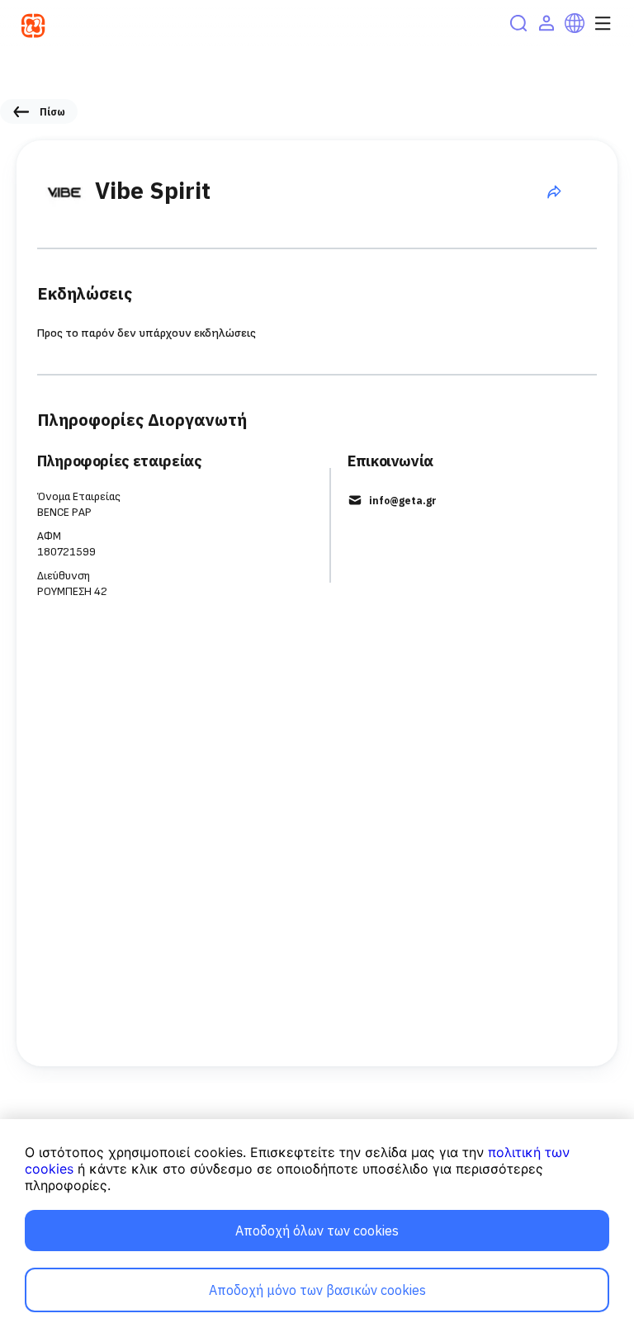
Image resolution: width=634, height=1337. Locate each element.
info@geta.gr (403, 500)
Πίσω (52, 112)
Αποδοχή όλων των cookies (317, 1230)
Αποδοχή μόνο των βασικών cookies (317, 1290)
